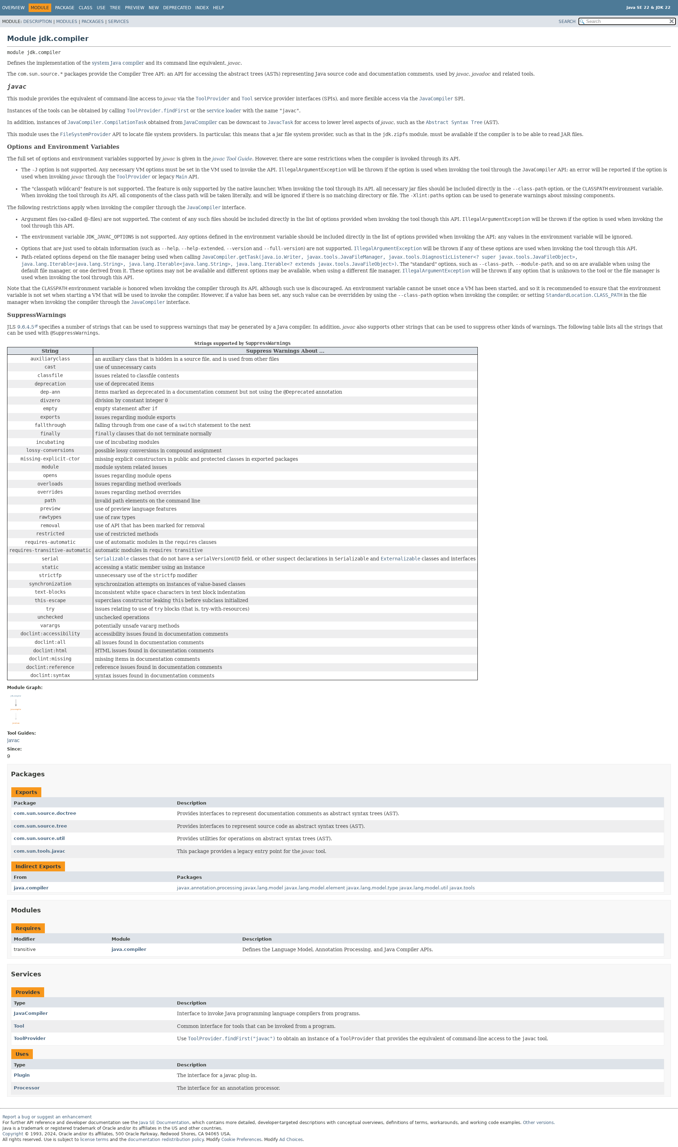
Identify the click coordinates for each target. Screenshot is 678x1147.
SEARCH (567, 21)
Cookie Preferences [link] (241, 1139)
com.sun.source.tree (40, 826)
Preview (134, 7)
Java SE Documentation (164, 1122)
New (154, 7)
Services (118, 21)
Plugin (22, 1075)
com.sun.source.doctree (45, 813)
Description (37, 21)
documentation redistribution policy (165, 1139)
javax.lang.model (263, 887)
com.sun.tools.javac (39, 851)
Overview (13, 7)
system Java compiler (118, 63)
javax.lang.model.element (315, 887)
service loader (224, 110)
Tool (19, 1026)
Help (218, 7)
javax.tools (462, 887)
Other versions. (539, 1122)
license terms (94, 1139)
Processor (27, 1087)
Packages (93, 21)
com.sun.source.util (39, 838)
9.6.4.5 (25, 327)
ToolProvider (30, 1038)
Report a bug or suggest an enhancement (47, 1116)
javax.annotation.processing (209, 887)
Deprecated (177, 7)
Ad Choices (291, 1139)
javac (13, 740)
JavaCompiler (200, 122)
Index (202, 7)
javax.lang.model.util (423, 887)
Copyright (12, 1133)
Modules (66, 21)
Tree (115, 7)
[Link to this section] (33, 86)
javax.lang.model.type (372, 887)
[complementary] (241, 1139)
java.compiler (31, 887)
